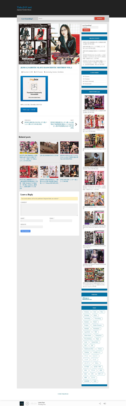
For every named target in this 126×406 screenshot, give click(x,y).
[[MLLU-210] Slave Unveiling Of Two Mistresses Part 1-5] (94, 238)
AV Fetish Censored (88, 81)
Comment (24, 202)
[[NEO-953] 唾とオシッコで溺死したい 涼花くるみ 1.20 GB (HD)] (94, 122)
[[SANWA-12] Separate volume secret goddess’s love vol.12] (94, 256)
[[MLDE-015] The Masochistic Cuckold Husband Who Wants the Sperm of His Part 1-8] (94, 218)
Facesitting (98, 318)
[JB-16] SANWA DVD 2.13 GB (49, 155)
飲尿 (95, 381)
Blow (102, 312)
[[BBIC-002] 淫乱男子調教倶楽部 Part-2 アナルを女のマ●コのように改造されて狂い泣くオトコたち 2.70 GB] (94, 275)
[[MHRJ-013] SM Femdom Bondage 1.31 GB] (94, 141)
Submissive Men (88, 349)
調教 (85, 377)
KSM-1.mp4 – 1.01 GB (29, 110)
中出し (97, 363)
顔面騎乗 (86, 381)
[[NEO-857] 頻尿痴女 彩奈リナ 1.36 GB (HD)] (94, 199)
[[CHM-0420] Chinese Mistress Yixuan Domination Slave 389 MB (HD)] (94, 159)
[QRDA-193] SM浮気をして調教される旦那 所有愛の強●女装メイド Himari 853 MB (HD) (49, 181)
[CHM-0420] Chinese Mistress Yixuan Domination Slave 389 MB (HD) (94, 168)
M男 (96, 332)
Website (23, 224)
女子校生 (86, 366)
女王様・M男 (97, 366)
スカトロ (95, 356)
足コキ (93, 377)
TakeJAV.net (24, 7)
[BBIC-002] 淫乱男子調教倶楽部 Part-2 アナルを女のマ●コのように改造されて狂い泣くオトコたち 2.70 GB (94, 284)
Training (86, 352)
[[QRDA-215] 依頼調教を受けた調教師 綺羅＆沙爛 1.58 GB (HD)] (94, 102)
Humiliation (61, 72)
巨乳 (85, 370)
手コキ (93, 370)
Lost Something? (27, 19)
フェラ (94, 359)
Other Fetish (87, 335)
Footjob (86, 325)
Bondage (86, 315)
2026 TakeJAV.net (63, 394)
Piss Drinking (88, 339)
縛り (92, 374)
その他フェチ (96, 352)
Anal (95, 312)
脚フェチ (100, 374)
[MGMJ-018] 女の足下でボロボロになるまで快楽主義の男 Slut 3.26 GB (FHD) (69, 157)
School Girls (95, 342)
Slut (85, 345)
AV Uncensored (87, 83)
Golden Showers (97, 325)
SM (92, 345)
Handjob (86, 328)
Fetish (95, 322)
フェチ (86, 359)
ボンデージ (87, 363)
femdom (55, 72)
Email (52, 218)
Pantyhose (98, 335)
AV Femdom (39, 72)
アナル (86, 356)
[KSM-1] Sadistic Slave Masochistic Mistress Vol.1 (46, 67)
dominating (49, 72)
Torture (100, 349)
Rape (97, 339)
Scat (85, 342)
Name (23, 218)
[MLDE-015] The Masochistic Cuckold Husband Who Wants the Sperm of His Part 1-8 (94, 227)
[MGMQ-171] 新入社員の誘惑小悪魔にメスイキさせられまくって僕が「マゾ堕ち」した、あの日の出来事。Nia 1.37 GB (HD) (94, 62)
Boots (95, 315)
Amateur (86, 312)
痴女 (85, 374)
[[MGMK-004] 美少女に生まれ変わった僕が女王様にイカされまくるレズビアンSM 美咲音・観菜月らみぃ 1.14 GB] (94, 178)
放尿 (101, 370)
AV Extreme (86, 76)
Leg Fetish (87, 332)
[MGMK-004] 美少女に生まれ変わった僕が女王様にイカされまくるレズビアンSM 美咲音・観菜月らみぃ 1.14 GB (94, 56)
